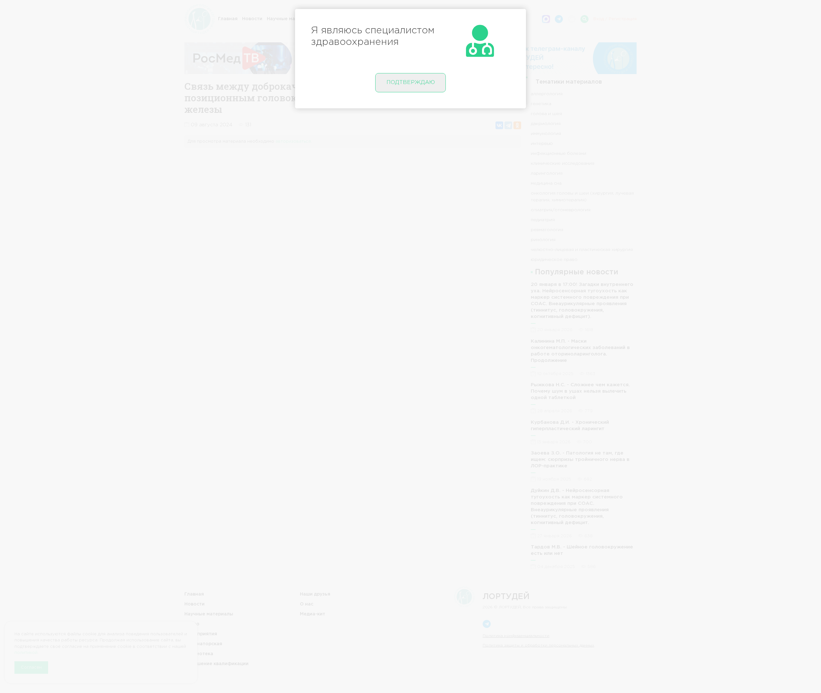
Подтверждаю (410, 82)
